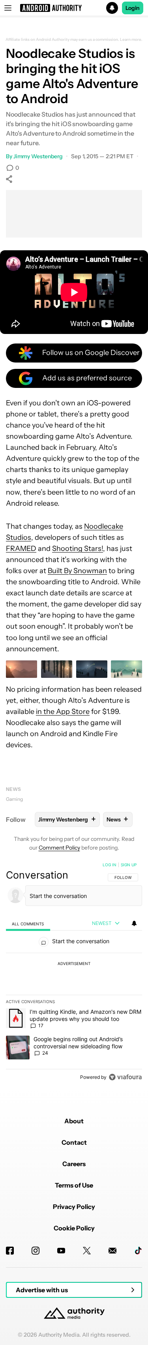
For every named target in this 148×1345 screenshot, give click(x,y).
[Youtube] (61, 1251)
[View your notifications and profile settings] (134, 923)
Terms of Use (74, 1185)
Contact (74, 1142)
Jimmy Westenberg (38, 156)
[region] (74, 972)
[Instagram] (35, 1251)
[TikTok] (138, 1251)
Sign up (129, 864)
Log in (109, 864)
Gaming (14, 799)
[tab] (28, 923)
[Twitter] (87, 1251)
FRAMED (21, 548)
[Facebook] (10, 1251)
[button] (74, 8)
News (13, 789)
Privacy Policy (74, 1207)
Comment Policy (59, 847)
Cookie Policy (74, 1228)
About (74, 1121)
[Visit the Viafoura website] (125, 1077)
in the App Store (63, 711)
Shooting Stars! (77, 548)
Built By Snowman (77, 570)
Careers (74, 1164)
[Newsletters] (112, 1251)
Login (133, 8)
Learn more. (131, 39)
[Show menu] (8, 8)
